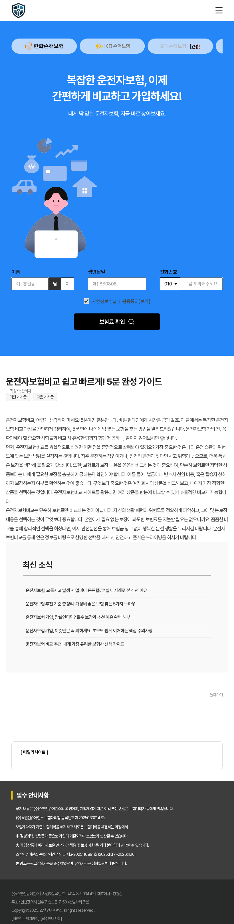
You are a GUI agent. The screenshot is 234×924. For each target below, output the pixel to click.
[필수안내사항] (51, 918)
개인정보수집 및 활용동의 (115, 301)
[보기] (144, 301)
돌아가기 (216, 694)
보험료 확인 (112, 321)
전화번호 (168, 272)
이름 (15, 272)
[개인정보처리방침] (25, 918)
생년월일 (96, 272)
